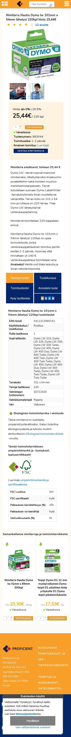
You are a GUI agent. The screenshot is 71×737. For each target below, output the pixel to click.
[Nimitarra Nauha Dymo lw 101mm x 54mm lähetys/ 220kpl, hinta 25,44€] (36, 55)
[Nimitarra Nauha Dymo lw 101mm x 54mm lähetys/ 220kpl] (18, 91)
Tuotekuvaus (48, 278)
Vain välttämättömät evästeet (32, 727)
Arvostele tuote (48, 288)
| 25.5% (31, 109)
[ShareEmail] (42, 298)
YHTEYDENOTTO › (50, 688)
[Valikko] (67, 5)
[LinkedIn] (46, 298)
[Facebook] (53, 298)
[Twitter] (49, 298)
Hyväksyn (33, 721)
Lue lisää (43, 145)
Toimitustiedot (20, 288)
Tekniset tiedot (19, 278)
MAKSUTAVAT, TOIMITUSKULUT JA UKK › (51, 653)
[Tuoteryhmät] (5, 5)
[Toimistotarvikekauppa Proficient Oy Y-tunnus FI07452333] (18, 650)
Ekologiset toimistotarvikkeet (44, 434)
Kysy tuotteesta (20, 298)
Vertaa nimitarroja (30, 150)
